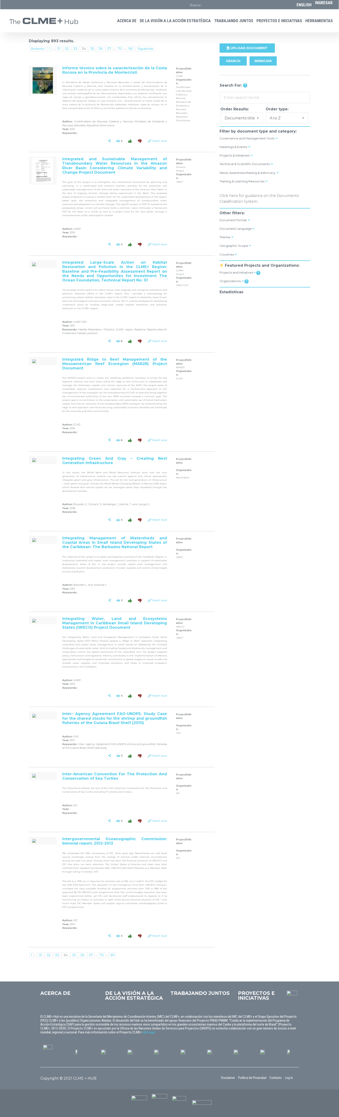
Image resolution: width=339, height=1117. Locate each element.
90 (130, 49)
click (146, 1032)
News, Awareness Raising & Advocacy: (248, 173)
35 (92, 49)
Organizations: (231, 281)
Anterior (38, 49)
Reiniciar (263, 61)
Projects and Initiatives (237, 272)
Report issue (159, 140)
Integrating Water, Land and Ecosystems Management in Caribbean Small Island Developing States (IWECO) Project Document (114, 623)
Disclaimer (228, 1078)
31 (58, 49)
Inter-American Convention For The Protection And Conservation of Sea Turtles (114, 776)
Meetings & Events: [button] (234, 147)
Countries (227, 254)
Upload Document (248, 48)
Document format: (234, 220)
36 (100, 49)
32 (67, 49)
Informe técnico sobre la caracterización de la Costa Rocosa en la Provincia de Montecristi (114, 70)
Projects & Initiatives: (235, 155)
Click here (229, 195)
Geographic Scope (234, 246)
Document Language (236, 228)
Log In (289, 1078)
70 (120, 49)
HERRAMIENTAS (319, 20)
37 (109, 49)
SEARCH (233, 61)
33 (75, 49)
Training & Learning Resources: (243, 181)
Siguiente (145, 49)
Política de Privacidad (252, 1078)
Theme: (226, 237)
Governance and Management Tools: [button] (248, 138)
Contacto (276, 1078)
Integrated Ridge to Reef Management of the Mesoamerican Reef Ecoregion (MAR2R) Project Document (114, 363)
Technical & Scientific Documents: (245, 164)
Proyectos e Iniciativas (279, 20)
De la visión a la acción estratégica (175, 20)
